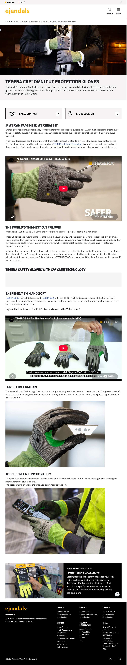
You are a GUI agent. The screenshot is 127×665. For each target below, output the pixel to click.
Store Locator (62, 633)
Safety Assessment (64, 630)
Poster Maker (62, 636)
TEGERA (16, 21)
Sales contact (28, 113)
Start (7, 21)
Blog (81, 640)
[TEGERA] (10, 2)
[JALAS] (22, 2)
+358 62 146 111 (109, 611)
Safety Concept (62, 627)
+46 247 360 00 (63, 611)
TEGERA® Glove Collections (83, 572)
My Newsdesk (62, 647)
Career (82, 637)
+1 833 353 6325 (85, 611)
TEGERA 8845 (12, 298)
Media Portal (62, 644)
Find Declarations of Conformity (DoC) (110, 645)
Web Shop (60, 641)
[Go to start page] (17, 11)
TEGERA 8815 (47, 298)
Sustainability (84, 632)
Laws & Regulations (110, 632)
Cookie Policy (108, 641)
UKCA (105, 649)
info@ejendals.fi (109, 614)
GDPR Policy (107, 635)
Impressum (107, 638)
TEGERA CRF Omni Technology (68, 144)
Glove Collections (30, 21)
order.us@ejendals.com (88, 614)
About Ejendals (85, 629)
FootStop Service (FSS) (66, 638)
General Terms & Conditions (109, 628)
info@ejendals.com (64, 614)
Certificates (84, 635)
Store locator (85, 113)
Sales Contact (62, 617)
